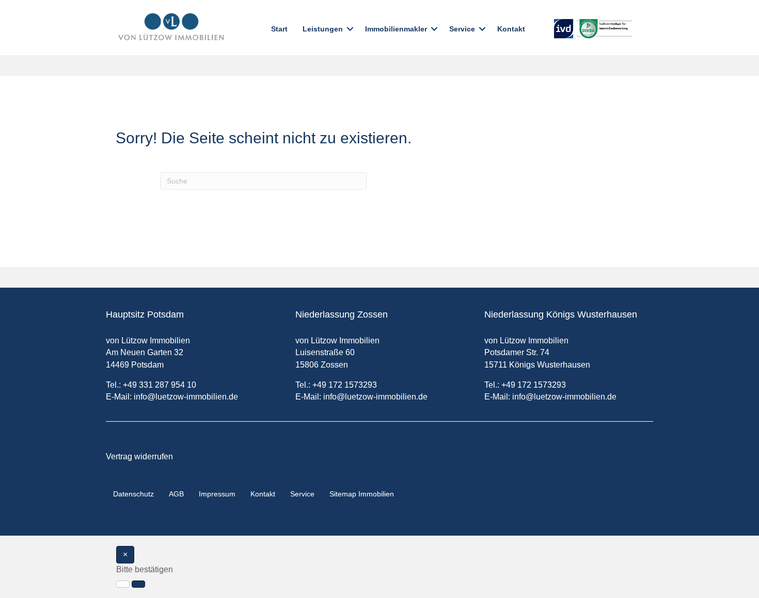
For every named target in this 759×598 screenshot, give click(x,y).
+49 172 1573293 (344, 384)
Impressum (217, 494)
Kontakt (511, 29)
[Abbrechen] (123, 584)
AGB (176, 494)
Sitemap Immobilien (361, 494)
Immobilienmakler (396, 29)
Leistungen (323, 29)
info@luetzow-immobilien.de (186, 396)
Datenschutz (133, 494)
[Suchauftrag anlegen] (138, 584)
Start (279, 29)
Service (462, 29)
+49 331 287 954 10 (159, 384)
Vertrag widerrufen (139, 456)
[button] (350, 29)
